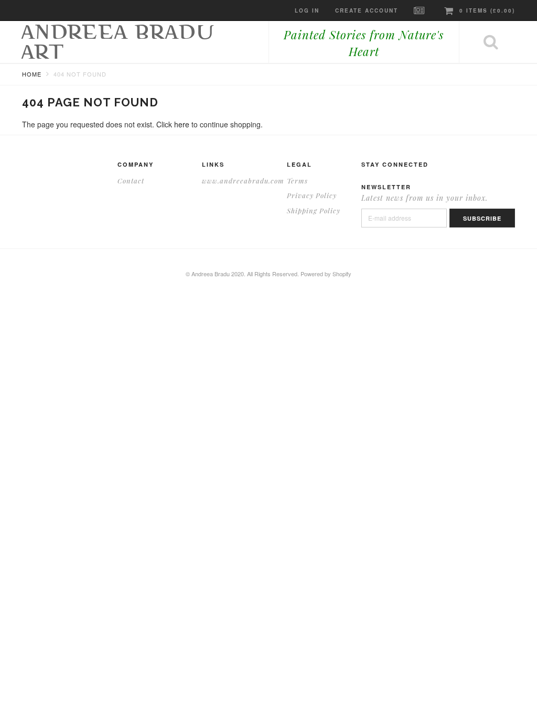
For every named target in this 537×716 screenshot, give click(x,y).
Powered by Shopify (325, 273)
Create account (366, 10)
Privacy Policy (312, 195)
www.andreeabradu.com (243, 180)
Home (31, 74)
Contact (130, 180)
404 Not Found (79, 74)
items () (487, 10)
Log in (307, 10)
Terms (297, 180)
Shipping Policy (313, 210)
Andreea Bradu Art (118, 42)
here (181, 124)
